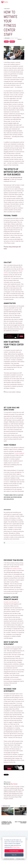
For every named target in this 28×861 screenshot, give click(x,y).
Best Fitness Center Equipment (21, 822)
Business (12, 41)
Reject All (14, 854)
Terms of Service (9, 859)
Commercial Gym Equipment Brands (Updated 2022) (6, 823)
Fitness (6, 41)
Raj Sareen (7, 38)
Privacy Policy (16, 847)
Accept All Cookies (14, 850)
